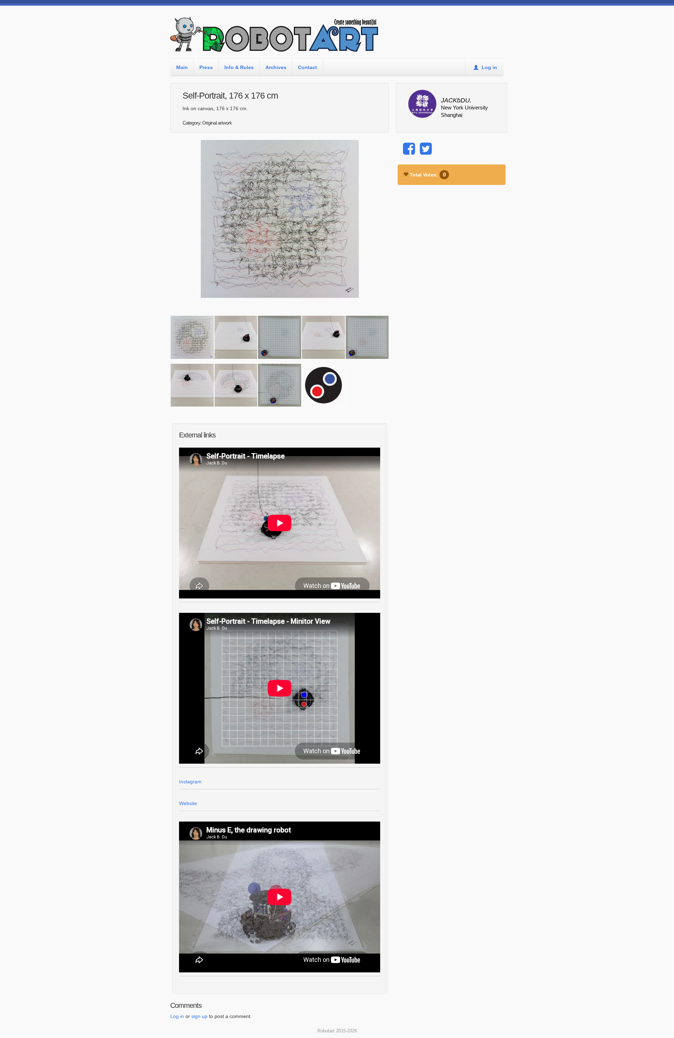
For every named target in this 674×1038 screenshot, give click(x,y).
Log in (488, 67)
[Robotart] (275, 37)
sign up (199, 1016)
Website (188, 803)
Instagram (190, 781)
